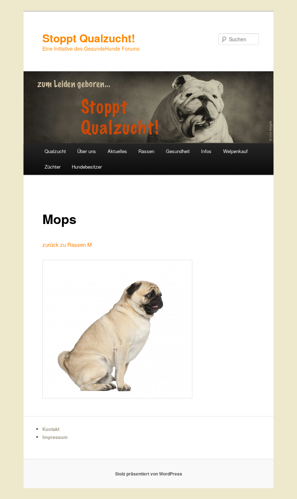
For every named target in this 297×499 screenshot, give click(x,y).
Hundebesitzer (87, 166)
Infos (206, 151)
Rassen (146, 151)
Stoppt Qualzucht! (88, 38)
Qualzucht (55, 151)
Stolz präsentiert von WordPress (148, 473)
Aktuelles (117, 151)
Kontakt (50, 429)
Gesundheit (178, 151)
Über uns (86, 151)
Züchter (52, 166)
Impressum (55, 437)
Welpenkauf (235, 151)
